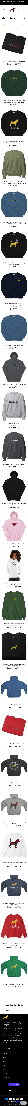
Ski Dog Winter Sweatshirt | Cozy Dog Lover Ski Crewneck (14, 263)
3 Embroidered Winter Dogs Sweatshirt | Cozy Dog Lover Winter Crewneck (14, 101)
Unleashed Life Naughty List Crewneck (14, 61)
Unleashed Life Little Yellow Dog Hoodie (14, 984)
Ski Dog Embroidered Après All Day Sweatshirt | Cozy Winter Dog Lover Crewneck (14, 305)
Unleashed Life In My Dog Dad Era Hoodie (14, 384)
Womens (6, 1053)
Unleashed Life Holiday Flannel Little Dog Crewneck (14, 863)
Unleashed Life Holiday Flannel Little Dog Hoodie (14, 822)
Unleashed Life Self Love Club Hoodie (14, 544)
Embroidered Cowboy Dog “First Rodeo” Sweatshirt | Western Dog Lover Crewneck (14, 182)
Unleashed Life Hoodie (14, 783)
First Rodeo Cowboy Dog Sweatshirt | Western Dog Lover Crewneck (14, 142)
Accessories (6, 1069)
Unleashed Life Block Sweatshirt (14, 345)
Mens (4, 1057)
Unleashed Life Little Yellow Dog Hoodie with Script (14, 903)
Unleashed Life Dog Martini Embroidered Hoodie (14, 504)
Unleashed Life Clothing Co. (16, 1104)
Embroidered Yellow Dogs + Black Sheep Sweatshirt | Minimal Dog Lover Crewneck (14, 223)
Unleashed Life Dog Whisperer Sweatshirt (14, 464)
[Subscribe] (23, 1010)
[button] (4, 9)
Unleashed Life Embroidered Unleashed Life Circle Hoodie (14, 583)
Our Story (6, 1073)
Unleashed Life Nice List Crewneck (14, 743)
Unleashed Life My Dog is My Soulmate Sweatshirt (14, 424)
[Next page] (19, 995)
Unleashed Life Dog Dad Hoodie (14, 704)
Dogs (4, 1065)
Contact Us (6, 1077)
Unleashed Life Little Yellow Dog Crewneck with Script (14, 944)
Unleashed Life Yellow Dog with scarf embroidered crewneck (14, 664)
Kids (4, 1061)
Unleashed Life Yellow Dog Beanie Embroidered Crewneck (14, 624)
